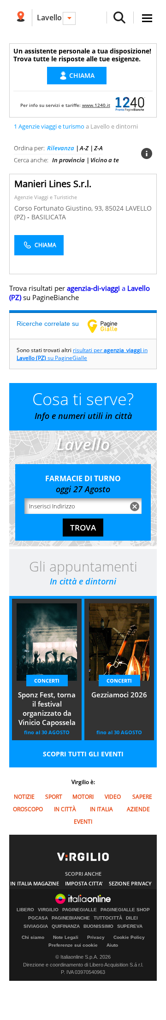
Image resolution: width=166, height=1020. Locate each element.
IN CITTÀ (65, 809)
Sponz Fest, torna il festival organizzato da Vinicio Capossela (47, 708)
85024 (114, 208)
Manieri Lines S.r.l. (52, 183)
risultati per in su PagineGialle (82, 354)
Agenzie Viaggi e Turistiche (45, 197)
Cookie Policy (129, 937)
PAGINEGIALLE (79, 910)
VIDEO (113, 797)
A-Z (84, 148)
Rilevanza (60, 148)
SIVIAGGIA (36, 926)
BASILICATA (48, 216)
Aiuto (112, 945)
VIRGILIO (48, 910)
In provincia (68, 160)
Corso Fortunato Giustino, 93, (59, 208)
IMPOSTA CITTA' (84, 883)
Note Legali (65, 937)
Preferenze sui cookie (73, 945)
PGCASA (38, 918)
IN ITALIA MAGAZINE (34, 883)
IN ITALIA (101, 809)
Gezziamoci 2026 (119, 694)
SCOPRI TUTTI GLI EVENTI (83, 753)
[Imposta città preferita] (20, 17)
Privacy (96, 937)
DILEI (132, 918)
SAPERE (142, 797)
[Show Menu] (147, 18)
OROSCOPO (28, 809)
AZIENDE (138, 809)
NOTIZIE (24, 797)
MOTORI (83, 797)
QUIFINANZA (66, 926)
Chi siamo (33, 937)
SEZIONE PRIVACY (130, 883)
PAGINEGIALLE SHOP (125, 910)
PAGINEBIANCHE (71, 918)
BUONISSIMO (98, 926)
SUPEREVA (129, 926)
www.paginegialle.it (109, 326)
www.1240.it (96, 105)
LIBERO (25, 910)
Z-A (98, 148)
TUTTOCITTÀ (108, 918)
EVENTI (83, 821)
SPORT (53, 797)
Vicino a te (104, 160)
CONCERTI (46, 680)
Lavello (49, 17)
